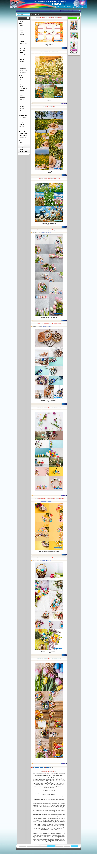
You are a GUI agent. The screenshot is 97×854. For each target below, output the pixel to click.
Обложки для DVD (23, 88)
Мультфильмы (23, 117)
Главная (19, 10)
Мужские (21, 30)
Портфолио (29, 10)
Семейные (22, 34)
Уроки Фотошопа (22, 122)
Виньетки (46, 10)
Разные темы (49, 53)
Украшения (22, 119)
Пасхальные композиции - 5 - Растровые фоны (49, 557)
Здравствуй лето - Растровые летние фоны (49, 178)
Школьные (22, 36)
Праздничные (22, 37)
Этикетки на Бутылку (23, 131)
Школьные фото (23, 48)
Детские (21, 25)
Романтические (23, 28)
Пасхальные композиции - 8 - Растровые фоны (49, 230)
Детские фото (22, 46)
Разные (21, 113)
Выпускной (22, 108)
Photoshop (58, 10)
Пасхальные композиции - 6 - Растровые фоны (49, 407)
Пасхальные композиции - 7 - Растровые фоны (49, 323)
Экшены (21, 86)
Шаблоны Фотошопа (23, 66)
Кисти (21, 79)
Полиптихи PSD (22, 137)
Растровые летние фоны (49, 106)
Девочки (21, 64)
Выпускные (22, 57)
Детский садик (22, 54)
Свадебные (22, 27)
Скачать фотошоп (23, 140)
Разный (21, 120)
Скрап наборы (22, 126)
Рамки (24, 10)
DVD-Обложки (64, 10)
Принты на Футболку (23, 135)
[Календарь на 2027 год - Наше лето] (74, 37)
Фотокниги (41, 10)
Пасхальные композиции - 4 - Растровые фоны (49, 658)
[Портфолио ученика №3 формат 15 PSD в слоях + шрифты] (74, 28)
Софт (20, 142)
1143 (47, 767)
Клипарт (70, 10)
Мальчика (22, 63)
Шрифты (21, 84)
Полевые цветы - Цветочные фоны (49, 51)
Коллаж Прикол (23, 72)
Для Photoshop (22, 75)
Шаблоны (52, 10)
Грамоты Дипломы (23, 129)
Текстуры (21, 77)
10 (43, 767)
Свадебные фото (23, 43)
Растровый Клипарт (38, 14)
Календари (35, 10)
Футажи (20, 101)
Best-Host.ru (33, 14)
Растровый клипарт (23, 115)
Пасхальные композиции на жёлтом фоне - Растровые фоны (49, 498)
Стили (21, 81)
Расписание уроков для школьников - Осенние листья (49, 17)
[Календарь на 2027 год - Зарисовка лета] (74, 51)
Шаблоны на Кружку (23, 133)
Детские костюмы (23, 70)
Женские (21, 32)
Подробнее (64, 103)
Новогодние (22, 39)
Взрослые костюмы (23, 68)
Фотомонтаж (21, 124)
